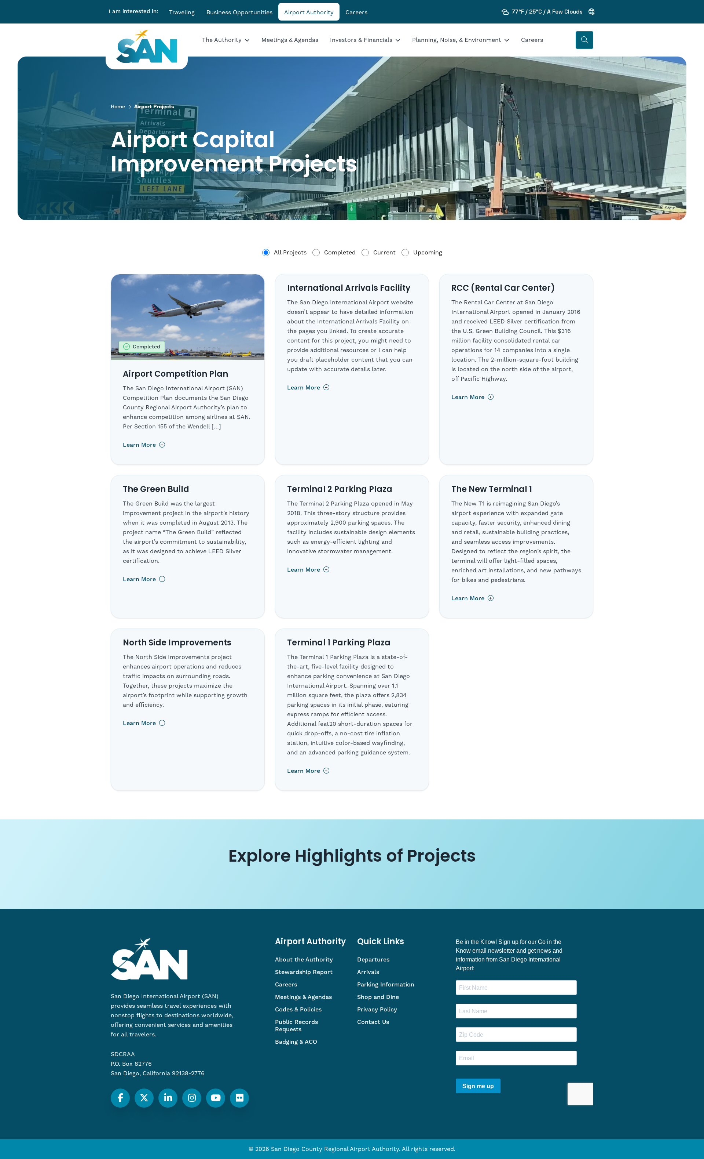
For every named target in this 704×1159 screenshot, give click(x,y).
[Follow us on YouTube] (216, 1098)
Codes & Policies (298, 1009)
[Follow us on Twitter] (144, 1098)
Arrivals (368, 972)
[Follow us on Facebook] (120, 1098)
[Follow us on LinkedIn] (168, 1098)
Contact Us (373, 1022)
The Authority (222, 40)
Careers (356, 12)
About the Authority (304, 959)
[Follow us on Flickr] (239, 1098)
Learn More (140, 445)
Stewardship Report (304, 972)
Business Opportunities (239, 12)
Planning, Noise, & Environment (456, 40)
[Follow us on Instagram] (192, 1098)
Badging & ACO (296, 1042)
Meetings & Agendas (289, 40)
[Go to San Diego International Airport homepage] (147, 46)
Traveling (182, 12)
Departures (373, 959)
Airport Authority (309, 12)
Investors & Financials (361, 40)
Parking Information (385, 984)
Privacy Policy (377, 1009)
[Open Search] (584, 40)
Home (118, 107)
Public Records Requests (296, 1025)
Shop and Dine (378, 997)
